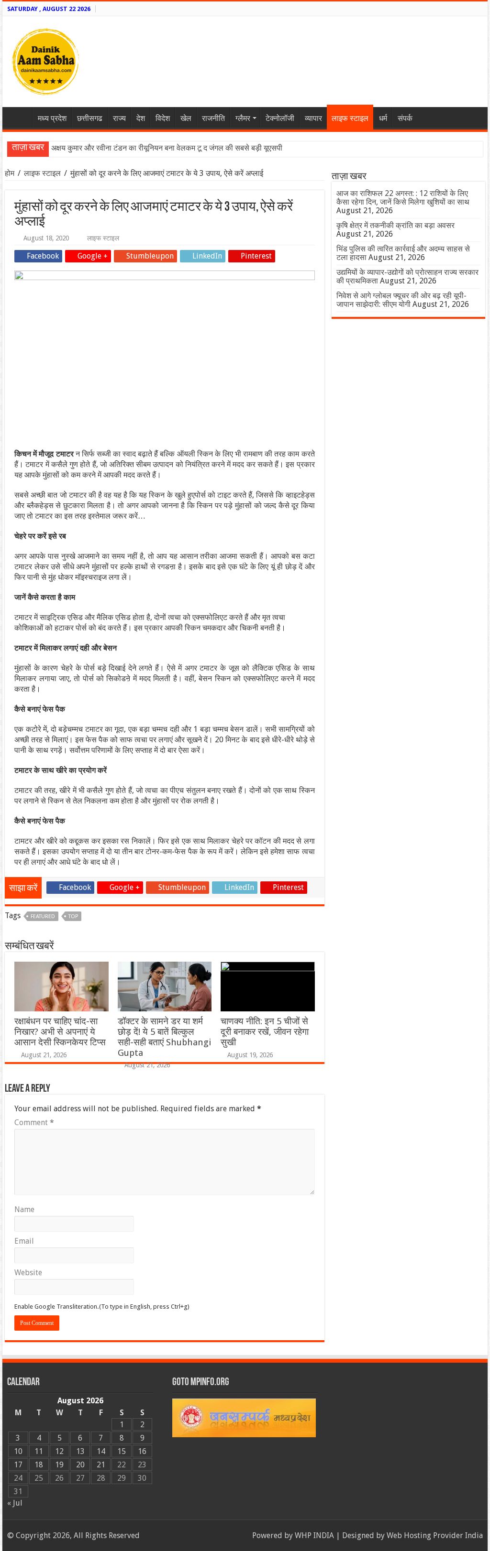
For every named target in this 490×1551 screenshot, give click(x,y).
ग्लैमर (242, 118)
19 (59, 1464)
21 (101, 1464)
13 (80, 1451)
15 (121, 1451)
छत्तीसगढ (89, 118)
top (73, 916)
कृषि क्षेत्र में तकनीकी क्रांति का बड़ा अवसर (395, 225)
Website (28, 1272)
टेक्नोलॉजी (280, 118)
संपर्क (405, 118)
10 (18, 1451)
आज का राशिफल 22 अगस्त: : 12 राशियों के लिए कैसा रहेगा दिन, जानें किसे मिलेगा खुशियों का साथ (402, 197)
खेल (185, 118)
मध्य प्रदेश (52, 118)
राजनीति (213, 118)
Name (24, 1209)
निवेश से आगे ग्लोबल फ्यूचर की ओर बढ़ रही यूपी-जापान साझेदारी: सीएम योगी (401, 300)
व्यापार (313, 118)
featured (43, 916)
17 (18, 1464)
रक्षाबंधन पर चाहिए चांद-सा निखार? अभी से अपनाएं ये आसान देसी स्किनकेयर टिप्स (60, 1031)
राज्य (119, 118)
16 (142, 1451)
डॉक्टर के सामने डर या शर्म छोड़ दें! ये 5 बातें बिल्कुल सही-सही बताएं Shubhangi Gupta (164, 1037)
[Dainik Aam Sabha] (45, 59)
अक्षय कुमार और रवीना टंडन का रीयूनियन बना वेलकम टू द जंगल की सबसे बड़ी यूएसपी (166, 148)
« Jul (14, 1503)
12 (59, 1451)
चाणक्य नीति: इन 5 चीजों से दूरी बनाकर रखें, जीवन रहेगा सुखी (265, 1031)
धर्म (383, 118)
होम (10, 173)
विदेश (163, 118)
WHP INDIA (314, 1535)
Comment (34, 1122)
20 (80, 1464)
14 (101, 1451)
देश (140, 118)
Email (24, 1241)
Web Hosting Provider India (435, 1535)
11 (38, 1451)
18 (38, 1464)
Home (19, 117)
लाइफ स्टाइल (350, 118)
